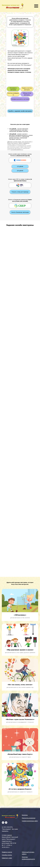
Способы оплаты (7, 855)
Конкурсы (25, 815)
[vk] (3, 822)
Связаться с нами (7, 858)
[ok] (6, 822)
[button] (20, 192)
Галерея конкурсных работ (30, 821)
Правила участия (7, 852)
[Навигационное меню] (36, 6)
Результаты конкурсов (28, 818)
